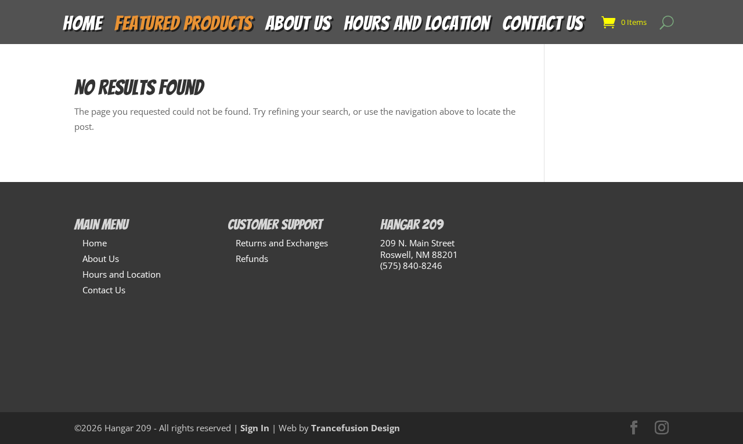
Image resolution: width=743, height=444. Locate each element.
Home (82, 26)
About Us (298, 26)
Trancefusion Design (355, 428)
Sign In (254, 428)
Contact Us (542, 26)
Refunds (252, 258)
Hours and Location (416, 26)
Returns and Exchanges (282, 243)
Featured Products (183, 26)
